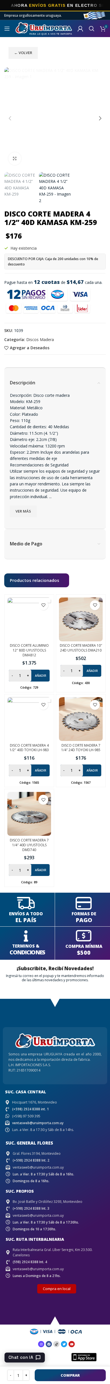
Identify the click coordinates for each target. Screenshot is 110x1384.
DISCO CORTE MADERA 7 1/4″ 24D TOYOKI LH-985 (80, 748)
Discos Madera (40, 339)
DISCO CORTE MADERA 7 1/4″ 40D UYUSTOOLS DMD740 (29, 845)
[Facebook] (49, 1344)
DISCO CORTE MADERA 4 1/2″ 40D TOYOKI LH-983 (29, 748)
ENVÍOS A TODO (26, 913)
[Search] (91, 28)
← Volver (23, 52)
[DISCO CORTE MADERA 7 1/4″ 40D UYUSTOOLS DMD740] (29, 814)
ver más (23, 511)
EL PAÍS (25, 920)
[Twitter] (64, 1344)
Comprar (70, 1375)
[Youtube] (72, 1344)
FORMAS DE (84, 913)
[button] (10, 118)
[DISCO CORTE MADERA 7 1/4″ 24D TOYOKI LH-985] (81, 719)
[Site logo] (44, 28)
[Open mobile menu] (7, 28)
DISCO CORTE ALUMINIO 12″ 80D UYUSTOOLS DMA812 (29, 650)
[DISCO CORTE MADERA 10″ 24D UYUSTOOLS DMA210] (81, 619)
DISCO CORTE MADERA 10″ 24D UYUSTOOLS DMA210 (81, 648)
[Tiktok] (56, 1344)
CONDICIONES (27, 952)
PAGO (84, 920)
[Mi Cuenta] (80, 28)
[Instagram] (41, 1344)
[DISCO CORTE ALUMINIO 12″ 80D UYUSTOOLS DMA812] (29, 619)
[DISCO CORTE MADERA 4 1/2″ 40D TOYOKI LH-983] (29, 719)
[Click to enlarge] (14, 158)
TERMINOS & (25, 946)
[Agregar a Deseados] (43, 605)
